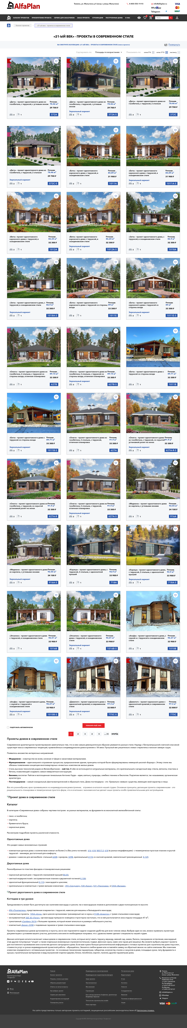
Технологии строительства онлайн (97, 1000)
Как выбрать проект (56, 991)
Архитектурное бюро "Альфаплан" (14, 976)
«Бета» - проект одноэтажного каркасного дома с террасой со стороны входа (88, 305)
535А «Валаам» (118, 886)
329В (70, 857)
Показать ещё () (93, 725)
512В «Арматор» (102, 914)
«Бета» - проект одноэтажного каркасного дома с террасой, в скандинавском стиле (83, 173)
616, (90, 850)
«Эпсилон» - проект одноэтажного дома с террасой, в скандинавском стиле (28, 637)
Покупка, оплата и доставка (59, 979)
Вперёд (115, 734)
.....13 (106, 734)
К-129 (145, 857)
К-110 (41, 882)
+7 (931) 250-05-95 (168, 981)
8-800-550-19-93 (136, 4)
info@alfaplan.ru (160, 4)
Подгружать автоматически (21, 727)
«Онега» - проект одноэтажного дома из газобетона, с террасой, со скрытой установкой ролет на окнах (147, 439)
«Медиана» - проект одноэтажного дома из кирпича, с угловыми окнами (148, 504)
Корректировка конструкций (59, 999)
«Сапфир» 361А (29, 921)
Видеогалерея (126, 975)
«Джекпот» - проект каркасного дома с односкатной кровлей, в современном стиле (87, 704)
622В (54, 857)
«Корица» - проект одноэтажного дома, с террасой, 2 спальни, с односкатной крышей (88, 571)
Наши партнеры (91, 1004)
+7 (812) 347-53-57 (168, 985)
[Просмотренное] (139, 17)
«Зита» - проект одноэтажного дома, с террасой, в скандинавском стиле (146, 238)
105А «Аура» (36, 914)
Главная (52, 971)
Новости (124, 987)
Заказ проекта (83, 18)
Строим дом (97, 18)
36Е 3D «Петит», (33, 918)
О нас (127, 18)
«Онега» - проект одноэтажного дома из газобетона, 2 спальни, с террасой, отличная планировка (88, 439)
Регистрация (14, 993)
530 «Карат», (87, 886)
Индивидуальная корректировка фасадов (99, 975)
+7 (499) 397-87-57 (168, 989)
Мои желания (90, 987)
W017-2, (100, 850)
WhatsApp (165, 995)
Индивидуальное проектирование (97, 971)
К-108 (83, 878)
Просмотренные (91, 983)
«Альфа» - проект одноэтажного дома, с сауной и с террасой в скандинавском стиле (147, 638)
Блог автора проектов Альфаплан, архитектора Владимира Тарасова (101, 995)
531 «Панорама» (101, 886)
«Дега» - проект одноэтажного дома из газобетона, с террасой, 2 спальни (147, 102)
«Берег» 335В (27, 925)
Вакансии (124, 995)
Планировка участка (56, 1002)
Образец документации (58, 983)
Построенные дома (114, 18)
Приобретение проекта (41, 18)
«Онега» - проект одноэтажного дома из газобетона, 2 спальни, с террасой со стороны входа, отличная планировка (28, 373)
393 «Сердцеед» (72, 886)
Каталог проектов (21, 18)
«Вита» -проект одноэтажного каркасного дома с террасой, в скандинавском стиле (24, 239)
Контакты (124, 983)
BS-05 (65, 875)
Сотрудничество (126, 991)
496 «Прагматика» (17, 910)
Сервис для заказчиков (64, 18)
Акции (123, 1002)
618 (94, 850)
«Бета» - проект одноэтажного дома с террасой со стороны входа (146, 372)
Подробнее (18, 92)
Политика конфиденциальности (131, 999)
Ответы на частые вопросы (59, 987)
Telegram (165, 998)
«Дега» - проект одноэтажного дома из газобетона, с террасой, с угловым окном (29, 103)
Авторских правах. (145, 1010)
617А (90, 857)
